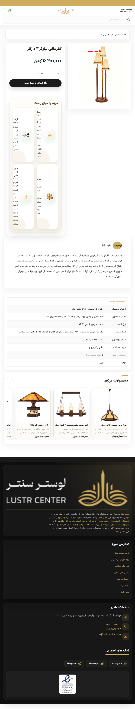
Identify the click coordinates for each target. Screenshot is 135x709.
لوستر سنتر (124, 514)
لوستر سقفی (103, 521)
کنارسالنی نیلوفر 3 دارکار (112, 34)
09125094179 (125, 11)
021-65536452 (126, 10)
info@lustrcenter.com (109, 634)
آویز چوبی (125, 524)
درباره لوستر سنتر (123, 579)
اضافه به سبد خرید (33, 83)
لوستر (69, 517)
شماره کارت (125, 585)
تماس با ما (125, 592)
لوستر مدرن (115, 521)
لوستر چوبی (61, 517)
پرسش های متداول (121, 572)
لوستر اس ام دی (89, 521)
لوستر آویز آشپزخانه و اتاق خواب (105, 524)
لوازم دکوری (72, 524)
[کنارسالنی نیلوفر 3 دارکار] (99, 75)
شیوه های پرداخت (122, 566)
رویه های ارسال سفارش (120, 559)
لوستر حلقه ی (75, 521)
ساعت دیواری (84, 524)
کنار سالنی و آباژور (60, 521)
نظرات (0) (106, 245)
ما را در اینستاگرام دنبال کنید (67, 3)
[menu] (5, 11)
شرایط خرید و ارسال (121, 553)
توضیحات (117, 245)
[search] (128, 19)
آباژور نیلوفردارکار (114, 256)
